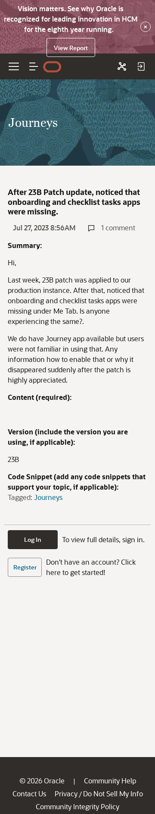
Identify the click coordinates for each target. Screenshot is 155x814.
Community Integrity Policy (77, 806)
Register (25, 567)
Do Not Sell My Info (113, 793)
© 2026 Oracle (42, 780)
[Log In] (140, 66)
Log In (32, 539)
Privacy (66, 793)
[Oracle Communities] (122, 66)
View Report (71, 48)
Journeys (48, 497)
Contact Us (29, 793)
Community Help (110, 780)
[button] (33, 66)
